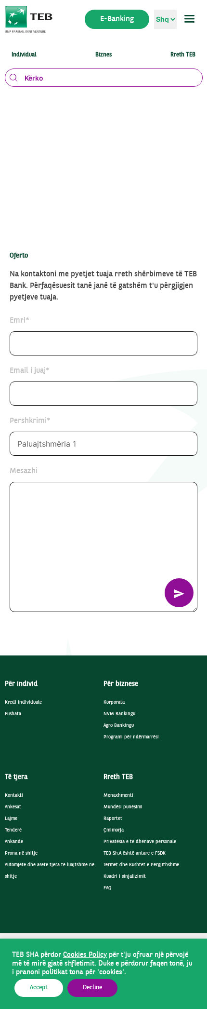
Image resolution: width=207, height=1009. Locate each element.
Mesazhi (24, 471)
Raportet (113, 819)
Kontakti (14, 795)
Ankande (14, 842)
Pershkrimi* (30, 421)
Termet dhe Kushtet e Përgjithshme (141, 865)
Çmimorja (114, 830)
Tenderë (13, 830)
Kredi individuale (23, 702)
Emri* (19, 320)
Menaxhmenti (118, 795)
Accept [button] (39, 987)
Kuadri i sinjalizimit (125, 876)
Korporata (114, 702)
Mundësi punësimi (123, 807)
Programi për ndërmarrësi (131, 737)
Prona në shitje (21, 853)
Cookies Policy (85, 955)
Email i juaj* (30, 371)
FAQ (107, 888)
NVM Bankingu (119, 714)
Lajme (11, 819)
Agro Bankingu (119, 726)
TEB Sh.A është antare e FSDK (135, 853)
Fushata (13, 714)
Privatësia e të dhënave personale (140, 842)
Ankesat (13, 807)
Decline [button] (92, 987)
